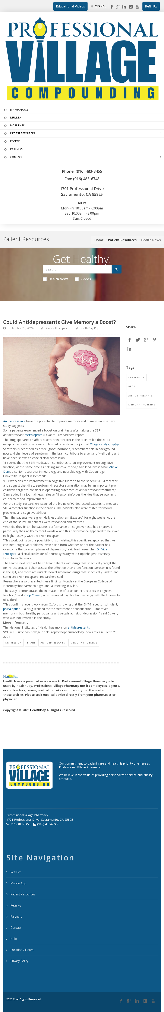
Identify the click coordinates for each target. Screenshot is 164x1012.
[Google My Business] (118, 7)
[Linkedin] (124, 7)
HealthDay (38, 710)
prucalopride (11, 609)
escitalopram (33, 435)
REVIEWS (15, 141)
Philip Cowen (32, 595)
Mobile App (18, 883)
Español (100, 6)
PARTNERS (16, 149)
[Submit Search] (117, 269)
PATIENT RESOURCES (22, 133)
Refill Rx (15, 872)
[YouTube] (137, 7)
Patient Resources (122, 240)
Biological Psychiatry (104, 444)
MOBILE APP (17, 125)
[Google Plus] (129, 1001)
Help (13, 939)
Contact (15, 928)
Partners (16, 916)
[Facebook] (111, 7)
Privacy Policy (19, 961)
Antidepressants (14, 421)
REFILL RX (15, 117)
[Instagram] (130, 7)
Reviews (15, 905)
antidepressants (79, 627)
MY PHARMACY (19, 109)
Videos (86, 279)
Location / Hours (22, 950)
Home (99, 240)
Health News (58, 279)
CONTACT (16, 157)
